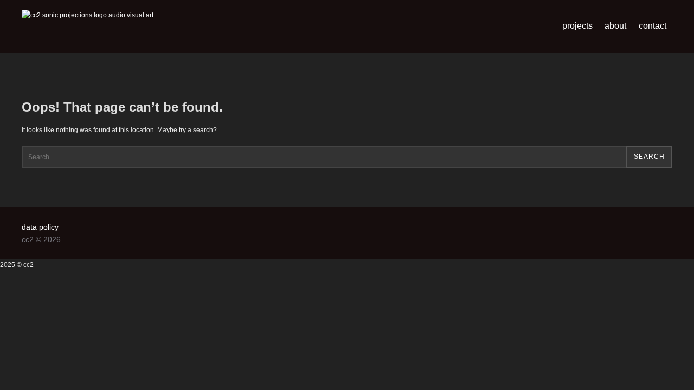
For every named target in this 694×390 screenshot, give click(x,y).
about (615, 25)
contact (652, 25)
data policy (40, 227)
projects (577, 25)
